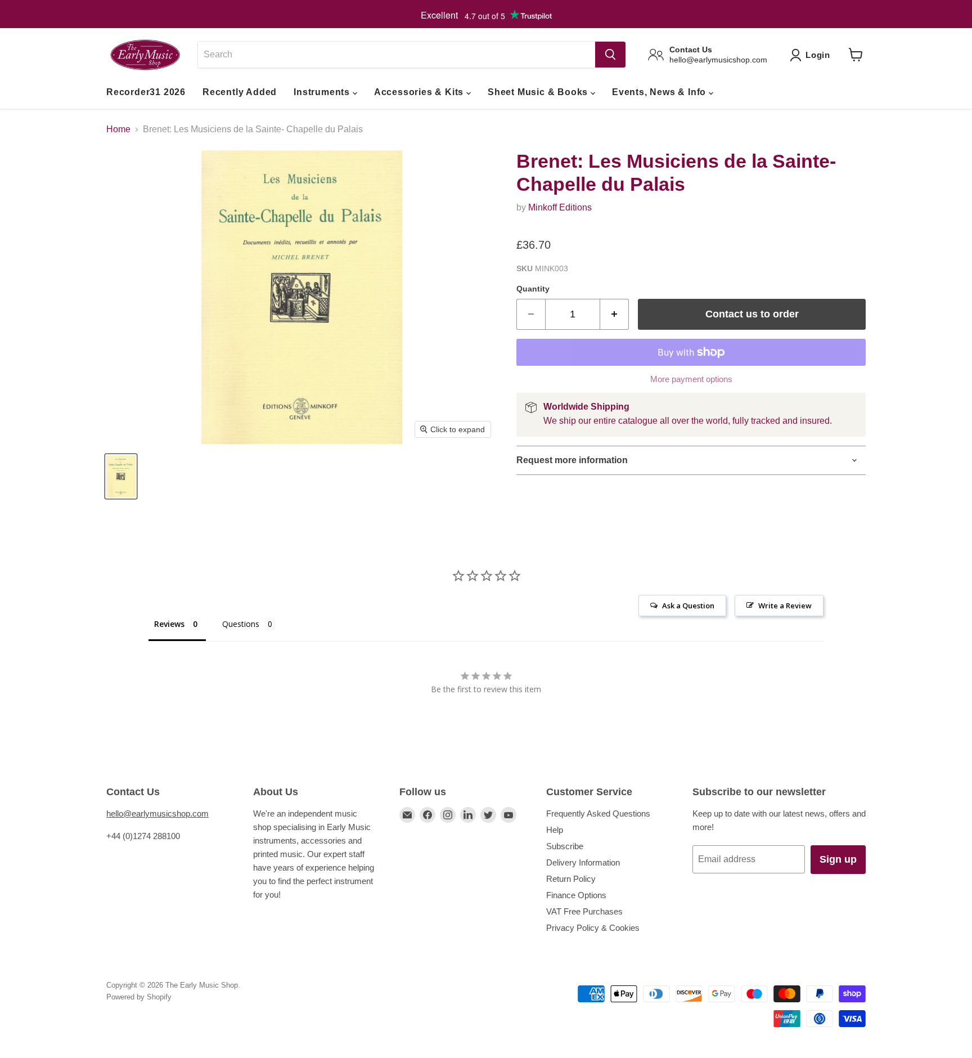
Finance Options (576, 895)
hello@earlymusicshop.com (157, 813)
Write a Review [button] (785, 605)
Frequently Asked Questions (598, 813)
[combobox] (396, 55)
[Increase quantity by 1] (614, 314)
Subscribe (564, 846)
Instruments (323, 92)
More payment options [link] (691, 379)
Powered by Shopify (139, 997)
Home (118, 129)
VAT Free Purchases (584, 911)
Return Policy (571, 879)
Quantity (533, 288)
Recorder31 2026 (146, 92)
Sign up (838, 859)
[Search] (610, 55)
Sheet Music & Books (539, 92)
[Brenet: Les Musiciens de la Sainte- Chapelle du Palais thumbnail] (121, 476)
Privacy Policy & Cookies (593, 928)
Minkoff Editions (560, 207)
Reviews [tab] (169, 623)
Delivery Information (583, 862)
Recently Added (239, 92)
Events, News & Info (660, 92)
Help (554, 830)
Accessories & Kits (420, 92)
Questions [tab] (240, 623)
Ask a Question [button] (688, 605)
